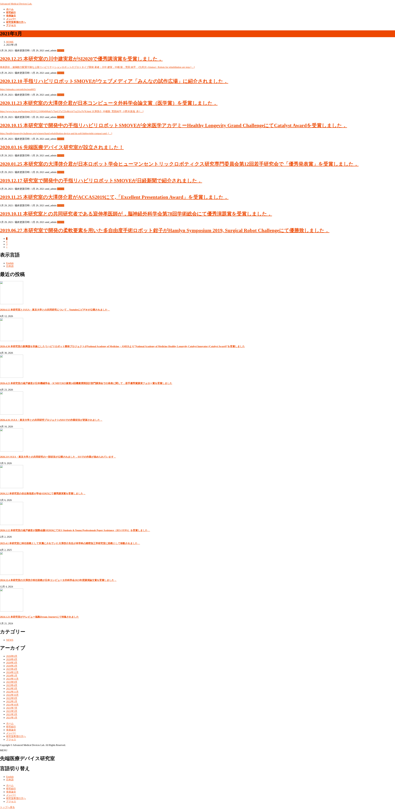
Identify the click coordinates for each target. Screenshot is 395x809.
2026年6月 (11, 656)
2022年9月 (11, 698)
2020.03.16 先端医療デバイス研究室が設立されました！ (62, 147)
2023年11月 (12, 678)
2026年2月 (11, 666)
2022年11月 (12, 691)
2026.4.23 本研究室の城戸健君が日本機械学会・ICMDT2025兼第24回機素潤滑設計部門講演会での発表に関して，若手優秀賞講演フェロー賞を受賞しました (86, 383)
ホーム (10, 723)
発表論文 (11, 730)
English (10, 263)
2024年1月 (11, 675)
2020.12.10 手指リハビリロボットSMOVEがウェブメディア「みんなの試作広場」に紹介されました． (114, 81)
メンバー (11, 733)
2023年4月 (11, 685)
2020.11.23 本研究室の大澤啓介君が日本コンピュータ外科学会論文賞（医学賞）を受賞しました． (109, 103)
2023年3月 (11, 688)
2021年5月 (11, 711)
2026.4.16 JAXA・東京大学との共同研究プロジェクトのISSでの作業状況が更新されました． (51, 420)
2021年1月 (11, 717)
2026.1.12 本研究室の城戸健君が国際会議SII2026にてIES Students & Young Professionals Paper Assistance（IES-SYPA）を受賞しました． (75, 530)
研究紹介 (11, 726)
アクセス (11, 739)
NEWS (60, 50)
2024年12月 (12, 672)
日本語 (10, 266)
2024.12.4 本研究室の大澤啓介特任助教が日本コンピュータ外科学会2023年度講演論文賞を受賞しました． (58, 580)
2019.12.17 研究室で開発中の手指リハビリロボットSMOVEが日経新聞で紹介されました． (101, 180)
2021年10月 (12, 704)
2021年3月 (11, 714)
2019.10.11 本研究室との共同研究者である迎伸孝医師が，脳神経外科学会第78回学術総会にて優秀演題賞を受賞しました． (136, 213)
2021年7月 (11, 708)
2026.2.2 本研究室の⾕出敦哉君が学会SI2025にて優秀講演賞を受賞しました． (43, 493)
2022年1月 (11, 701)
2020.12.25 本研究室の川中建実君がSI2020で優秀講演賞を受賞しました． (81, 59)
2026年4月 (11, 659)
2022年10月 (12, 695)
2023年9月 (11, 682)
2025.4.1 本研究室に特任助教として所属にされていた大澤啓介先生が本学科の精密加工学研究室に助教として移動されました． (70, 543)
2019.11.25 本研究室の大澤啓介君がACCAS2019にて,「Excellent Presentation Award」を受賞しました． (114, 197)
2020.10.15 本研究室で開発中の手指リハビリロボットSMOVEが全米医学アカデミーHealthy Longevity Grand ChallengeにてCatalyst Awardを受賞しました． (173, 125)
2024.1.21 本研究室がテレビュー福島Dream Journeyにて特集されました (39, 616)
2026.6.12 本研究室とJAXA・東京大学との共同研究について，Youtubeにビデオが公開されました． (55, 309)
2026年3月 (11, 662)
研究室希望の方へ (16, 736)
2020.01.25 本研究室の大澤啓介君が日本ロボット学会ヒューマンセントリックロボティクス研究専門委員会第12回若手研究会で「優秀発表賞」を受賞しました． (179, 164)
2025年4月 (11, 669)
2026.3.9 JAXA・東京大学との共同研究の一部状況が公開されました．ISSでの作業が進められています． (58, 456)
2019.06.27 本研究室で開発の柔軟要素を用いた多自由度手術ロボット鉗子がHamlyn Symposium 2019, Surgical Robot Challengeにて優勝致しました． (164, 230)
